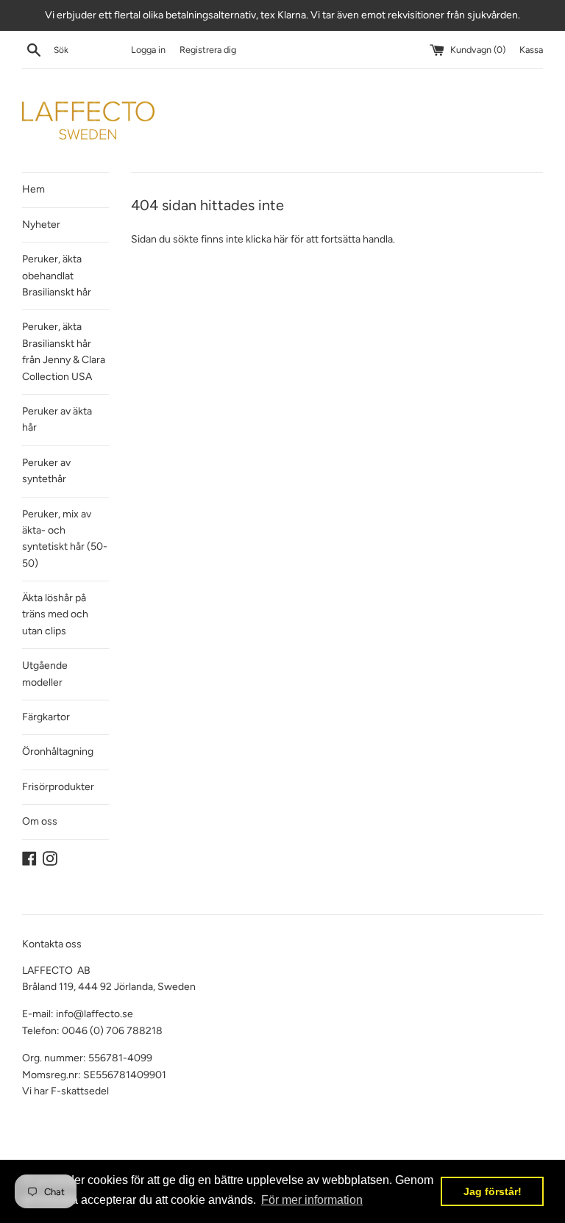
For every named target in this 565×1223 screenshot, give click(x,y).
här (281, 239)
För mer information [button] (312, 1200)
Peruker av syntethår (46, 470)
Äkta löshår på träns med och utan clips (55, 614)
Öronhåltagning (57, 751)
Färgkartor (46, 717)
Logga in (148, 49)
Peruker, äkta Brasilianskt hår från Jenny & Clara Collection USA (63, 351)
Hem (33, 189)
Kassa (531, 49)
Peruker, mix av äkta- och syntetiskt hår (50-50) (64, 539)
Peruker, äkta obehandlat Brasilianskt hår (56, 275)
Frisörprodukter (58, 787)
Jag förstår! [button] (492, 1191)
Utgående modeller (45, 673)
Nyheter (41, 224)
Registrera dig (208, 49)
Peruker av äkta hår (57, 419)
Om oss (39, 821)
